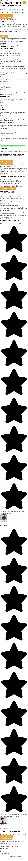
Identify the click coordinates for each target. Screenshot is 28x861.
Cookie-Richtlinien (21, 858)
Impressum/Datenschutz (9, 858)
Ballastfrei (8, 3)
